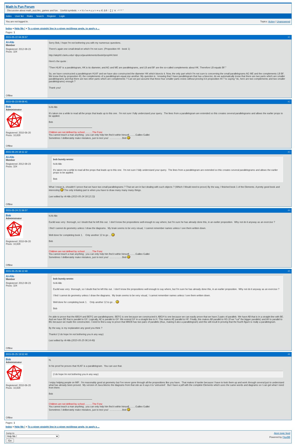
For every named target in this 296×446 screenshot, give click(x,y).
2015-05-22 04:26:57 (17, 37)
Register (51, 16)
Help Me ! (20, 28)
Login (62, 16)
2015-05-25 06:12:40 (17, 271)
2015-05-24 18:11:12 (16, 152)
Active (271, 21)
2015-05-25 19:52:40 (17, 354)
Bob (8, 106)
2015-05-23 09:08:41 (17, 101)
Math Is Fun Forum (20, 6)
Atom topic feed (282, 433)
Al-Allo (10, 42)
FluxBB (286, 437)
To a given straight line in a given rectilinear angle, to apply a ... (63, 28)
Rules (30, 16)
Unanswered (283, 21)
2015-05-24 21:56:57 (17, 210)
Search (40, 16)
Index (9, 16)
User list (19, 16)
